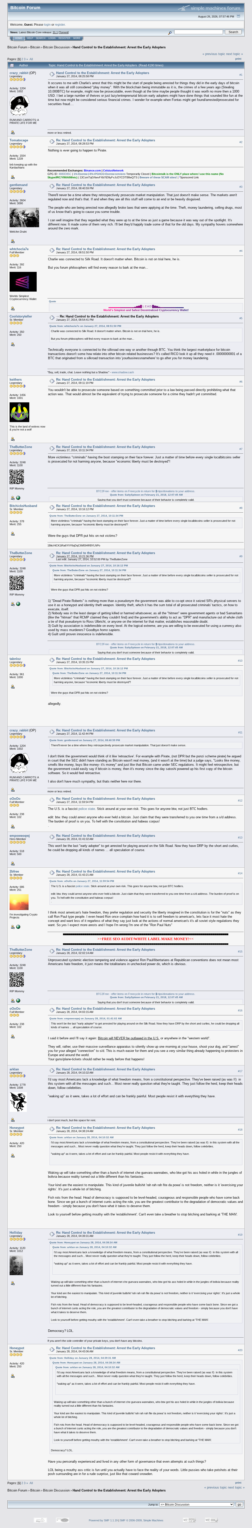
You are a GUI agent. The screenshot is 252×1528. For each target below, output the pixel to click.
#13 (240, 837)
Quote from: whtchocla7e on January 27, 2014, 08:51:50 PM (85, 326)
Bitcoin (35, 47)
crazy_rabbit (19, 73)
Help (30, 38)
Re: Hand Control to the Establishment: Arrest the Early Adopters (105, 140)
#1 (240, 74)
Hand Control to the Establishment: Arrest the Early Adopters (119, 47)
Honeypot (17, 1128)
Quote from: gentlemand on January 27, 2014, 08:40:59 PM (84, 740)
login (47, 24)
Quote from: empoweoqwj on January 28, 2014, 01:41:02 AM (85, 1018)
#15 (240, 951)
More (76, 38)
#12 (240, 800)
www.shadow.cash (123, 372)
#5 (240, 318)
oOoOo (15, 799)
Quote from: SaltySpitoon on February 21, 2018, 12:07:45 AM (146, 494)
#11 (240, 732)
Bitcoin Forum (17, 47)
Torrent (63, 32)
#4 (240, 250)
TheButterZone (21, 447)
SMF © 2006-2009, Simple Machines (141, 1520)
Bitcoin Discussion (56, 47)
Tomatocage (19, 140)
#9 (240, 556)
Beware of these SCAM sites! (158, 177)
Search (41, 38)
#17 (240, 1071)
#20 (240, 1350)
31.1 (55, 32)
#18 (240, 1129)
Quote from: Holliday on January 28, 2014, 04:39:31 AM (82, 1358)
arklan (14, 1069)
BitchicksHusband (23, 506)
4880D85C (65, 173)
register (60, 24)
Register (64, 38)
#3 (240, 186)
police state (87, 809)
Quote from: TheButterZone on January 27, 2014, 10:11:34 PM (86, 515)
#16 (240, 1010)
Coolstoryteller (21, 316)
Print (238, 58)
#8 (240, 507)
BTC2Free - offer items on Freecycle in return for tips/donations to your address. (145, 491)
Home (18, 38)
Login (52, 38)
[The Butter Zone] (17, 497)
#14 (240, 873)
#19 (240, 1234)
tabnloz (15, 659)
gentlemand (19, 185)
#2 (240, 142)
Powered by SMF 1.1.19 (103, 1520)
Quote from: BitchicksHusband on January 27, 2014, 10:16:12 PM (88, 565)
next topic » (234, 54)
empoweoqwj (20, 836)
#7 (240, 448)
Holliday (16, 1232)
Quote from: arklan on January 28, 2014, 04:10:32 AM (81, 1137)
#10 (240, 660)
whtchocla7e (19, 249)
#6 (240, 381)
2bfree (14, 871)
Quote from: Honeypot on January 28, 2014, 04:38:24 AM (83, 1242)
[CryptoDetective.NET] (17, 926)
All (31, 59)
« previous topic (214, 54)
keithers (16, 379)
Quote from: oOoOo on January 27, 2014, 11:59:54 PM (81, 881)
